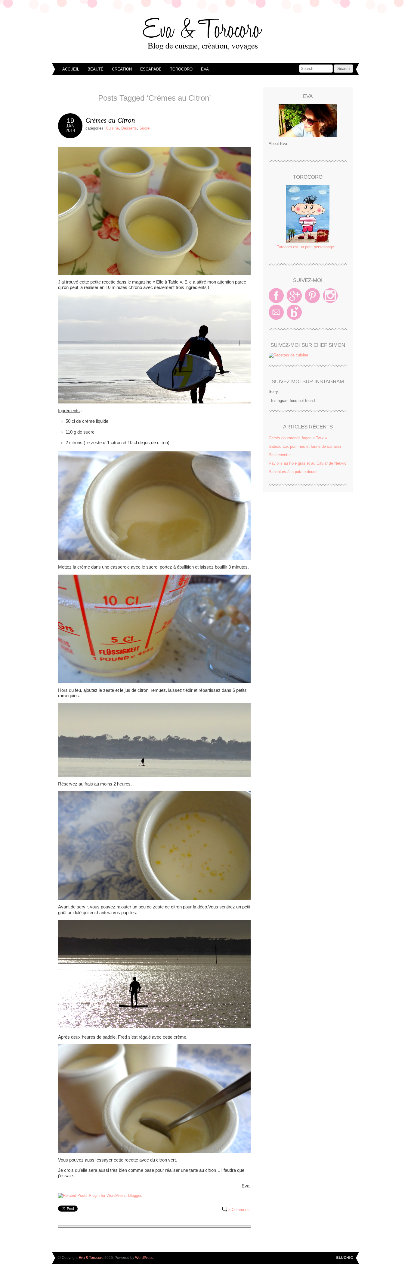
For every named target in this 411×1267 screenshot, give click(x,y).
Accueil (70, 69)
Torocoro (181, 69)
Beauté (96, 69)
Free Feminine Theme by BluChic (344, 1257)
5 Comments (239, 1209)
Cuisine (112, 128)
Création (122, 69)
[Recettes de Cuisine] (288, 355)
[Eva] (308, 120)
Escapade (151, 69)
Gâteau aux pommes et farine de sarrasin (305, 446)
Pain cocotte (280, 455)
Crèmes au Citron (110, 120)
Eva (205, 69)
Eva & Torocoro (205, 33)
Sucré (144, 128)
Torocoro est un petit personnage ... (308, 247)
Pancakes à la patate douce (293, 471)
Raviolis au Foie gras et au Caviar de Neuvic (307, 463)
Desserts (129, 128)
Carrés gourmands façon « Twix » (298, 438)
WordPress (144, 1257)
